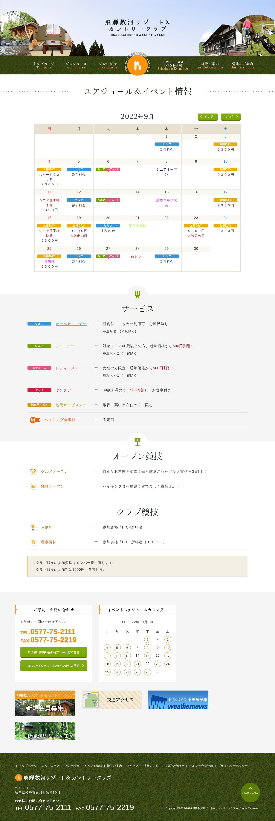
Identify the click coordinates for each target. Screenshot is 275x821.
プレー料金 (107, 65)
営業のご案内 (242, 65)
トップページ (44, 65)
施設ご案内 (210, 65)
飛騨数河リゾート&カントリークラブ (137, 27)
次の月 (229, 116)
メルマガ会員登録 (201, 765)
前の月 (209, 116)
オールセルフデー (71, 324)
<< (123, 622)
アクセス (133, 765)
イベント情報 (93, 765)
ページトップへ (250, 792)
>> (152, 622)
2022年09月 (137, 622)
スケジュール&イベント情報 (173, 65)
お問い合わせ (175, 765)
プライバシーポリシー (233, 765)
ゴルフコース (76, 65)
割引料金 (167, 149)
